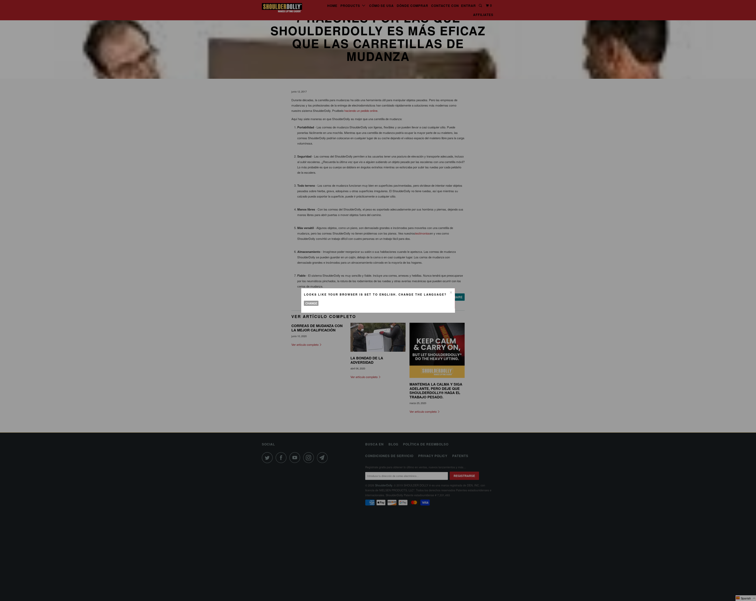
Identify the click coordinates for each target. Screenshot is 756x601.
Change (311, 303)
